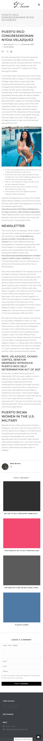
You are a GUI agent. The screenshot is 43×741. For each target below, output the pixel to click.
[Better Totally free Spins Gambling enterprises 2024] (21, 496)
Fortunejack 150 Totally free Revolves (21, 550)
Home (7, 24)
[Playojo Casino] (21, 607)
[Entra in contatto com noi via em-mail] (11, 467)
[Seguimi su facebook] (5, 706)
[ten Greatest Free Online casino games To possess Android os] (21, 570)
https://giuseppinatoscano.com (16, 729)
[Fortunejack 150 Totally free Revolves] (21, 533)
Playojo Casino (22, 625)
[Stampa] (12, 51)
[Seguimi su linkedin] (10, 706)
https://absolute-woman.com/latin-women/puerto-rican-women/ (18, 239)
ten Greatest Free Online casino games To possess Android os (22, 587)
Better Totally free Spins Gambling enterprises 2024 (22, 513)
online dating (9, 47)
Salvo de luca (8, 44)
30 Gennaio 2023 (28, 44)
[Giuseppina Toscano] (21, 4)
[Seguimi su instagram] (16, 706)
